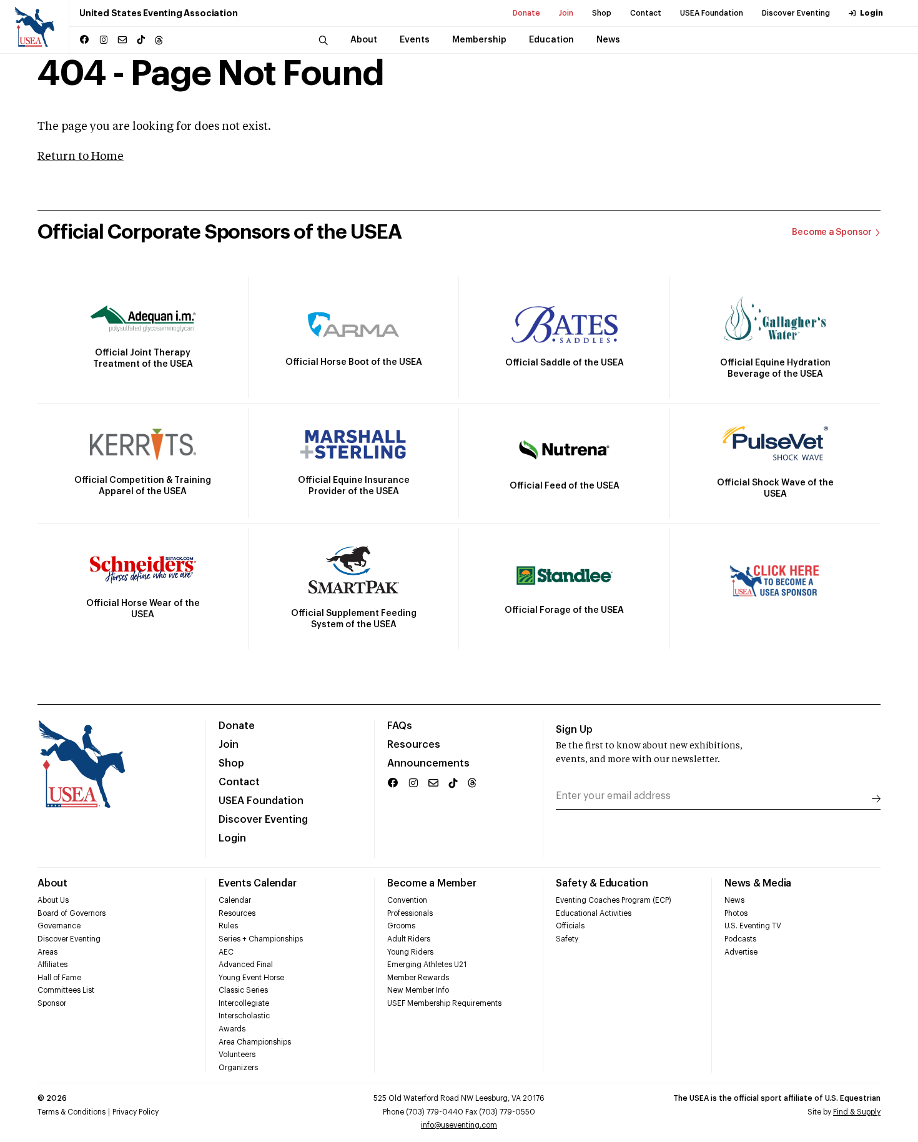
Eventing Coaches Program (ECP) (613, 900)
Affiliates (52, 964)
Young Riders (410, 952)
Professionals (410, 913)
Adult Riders (408, 939)
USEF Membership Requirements (444, 1003)
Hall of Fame (59, 977)
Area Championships (255, 1042)
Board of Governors (71, 913)
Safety (567, 939)
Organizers (238, 1067)
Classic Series (243, 990)
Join (566, 13)
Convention (407, 900)
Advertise (741, 952)
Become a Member (431, 883)
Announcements (428, 763)
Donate (526, 13)
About (52, 883)
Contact (645, 13)
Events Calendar (257, 883)
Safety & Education (602, 883)
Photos (736, 913)
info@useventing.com (459, 1125)
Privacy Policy (135, 1112)
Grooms (401, 926)
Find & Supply (857, 1112)
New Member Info (418, 990)
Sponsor (51, 1003)
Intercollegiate (244, 1003)
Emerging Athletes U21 (426, 964)
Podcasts (740, 939)
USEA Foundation (711, 13)
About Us (53, 900)
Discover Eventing (796, 13)
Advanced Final (246, 964)
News (734, 900)
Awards (232, 1029)
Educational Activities (593, 913)
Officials (570, 926)
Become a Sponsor (832, 232)
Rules (228, 926)
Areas (47, 952)
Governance (59, 926)
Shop (601, 13)
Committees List (65, 990)
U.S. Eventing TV (752, 926)
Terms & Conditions (71, 1112)
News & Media (757, 883)
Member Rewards (418, 977)
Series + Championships (261, 939)
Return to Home (80, 156)
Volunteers (237, 1054)
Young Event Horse (251, 977)
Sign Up (574, 730)
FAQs (399, 726)
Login (871, 13)
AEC (226, 952)
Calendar (235, 900)
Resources (413, 745)
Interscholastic (244, 1016)
